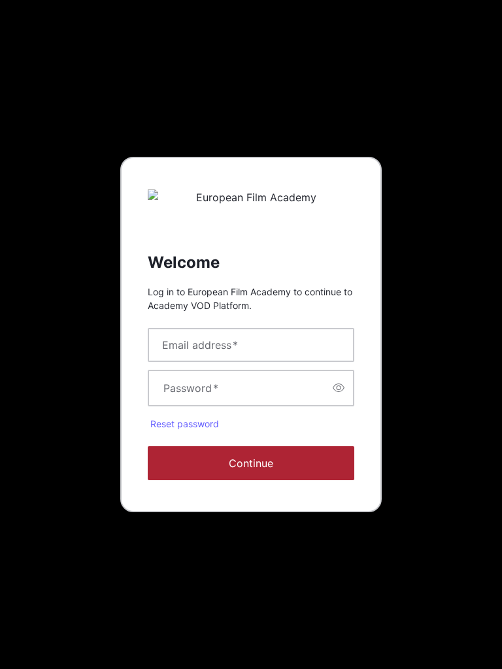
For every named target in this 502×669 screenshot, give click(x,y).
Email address (200, 345)
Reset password (184, 423)
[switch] (338, 388)
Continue (251, 463)
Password (190, 388)
